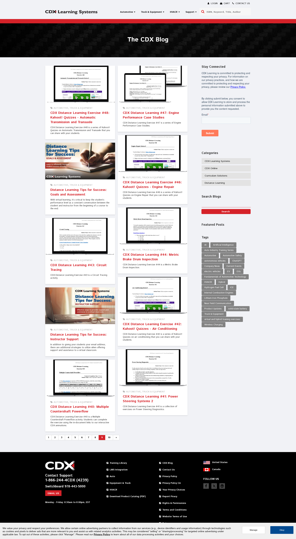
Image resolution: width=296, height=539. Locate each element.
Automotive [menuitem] (126, 12)
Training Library (118, 463)
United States (219, 462)
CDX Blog (167, 463)
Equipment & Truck (120, 483)
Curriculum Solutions (216, 175)
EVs (239, 271)
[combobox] (225, 11)
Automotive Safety (232, 255)
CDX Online (211, 168)
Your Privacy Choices (173, 489)
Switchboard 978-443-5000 (65, 487)
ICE (232, 287)
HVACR (208, 282)
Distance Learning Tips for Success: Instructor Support (78, 337)
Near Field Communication (217, 303)
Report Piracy (169, 496)
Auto (112, 476)
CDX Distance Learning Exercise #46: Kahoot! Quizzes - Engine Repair (152, 184)
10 (109, 437)
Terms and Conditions (174, 510)
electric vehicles (212, 271)
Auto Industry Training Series (219, 250)
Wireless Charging (213, 324)
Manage (253, 530)
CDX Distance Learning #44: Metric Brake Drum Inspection (151, 257)
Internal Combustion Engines (218, 292)
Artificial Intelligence (223, 245)
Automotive (61, 108)
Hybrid (222, 282)
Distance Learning (215, 183)
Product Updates (213, 308)
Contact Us (168, 469)
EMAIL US (53, 493)
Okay (282, 530)
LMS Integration (119, 469)
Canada (216, 469)
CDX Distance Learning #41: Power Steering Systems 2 (150, 399)
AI (205, 245)
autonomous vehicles (215, 261)
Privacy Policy (169, 476)
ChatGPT (237, 261)
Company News (212, 266)
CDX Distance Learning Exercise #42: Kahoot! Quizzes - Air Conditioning (152, 326)
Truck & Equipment (81, 108)
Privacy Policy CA (171, 483)
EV (228, 271)
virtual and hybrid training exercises (222, 319)
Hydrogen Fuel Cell (214, 287)
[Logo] (71, 12)
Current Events (234, 266)
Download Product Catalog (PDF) (128, 496)
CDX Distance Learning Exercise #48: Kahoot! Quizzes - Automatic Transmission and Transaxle (79, 118)
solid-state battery (237, 308)
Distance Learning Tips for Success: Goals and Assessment (78, 192)
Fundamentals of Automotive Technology (225, 277)
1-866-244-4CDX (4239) (66, 480)
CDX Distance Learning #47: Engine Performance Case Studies (151, 115)
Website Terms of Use (174, 516)
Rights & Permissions (174, 503)
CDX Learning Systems (217, 161)
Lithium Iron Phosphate (216, 298)
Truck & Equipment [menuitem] (151, 12)
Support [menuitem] (190, 12)
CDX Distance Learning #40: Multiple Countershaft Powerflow (79, 409)
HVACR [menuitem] (173, 12)
